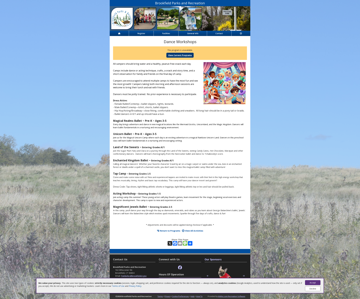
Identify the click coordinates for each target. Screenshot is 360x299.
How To (199, 296)
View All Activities (193, 230)
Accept (313, 282)
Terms (160, 296)
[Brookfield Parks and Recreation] (180, 18)
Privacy (167, 296)
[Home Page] (119, 33)
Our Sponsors (213, 259)
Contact (219, 33)
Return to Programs (169, 230)
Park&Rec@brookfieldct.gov (134, 276)
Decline (312, 288)
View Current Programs (180, 55)
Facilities (166, 33)
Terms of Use (118, 286)
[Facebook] (180, 268)
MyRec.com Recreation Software (231, 296)
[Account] (240, 33)
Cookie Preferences (180, 296)
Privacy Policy (135, 286)
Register (141, 33)
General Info (192, 33)
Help (192, 296)
